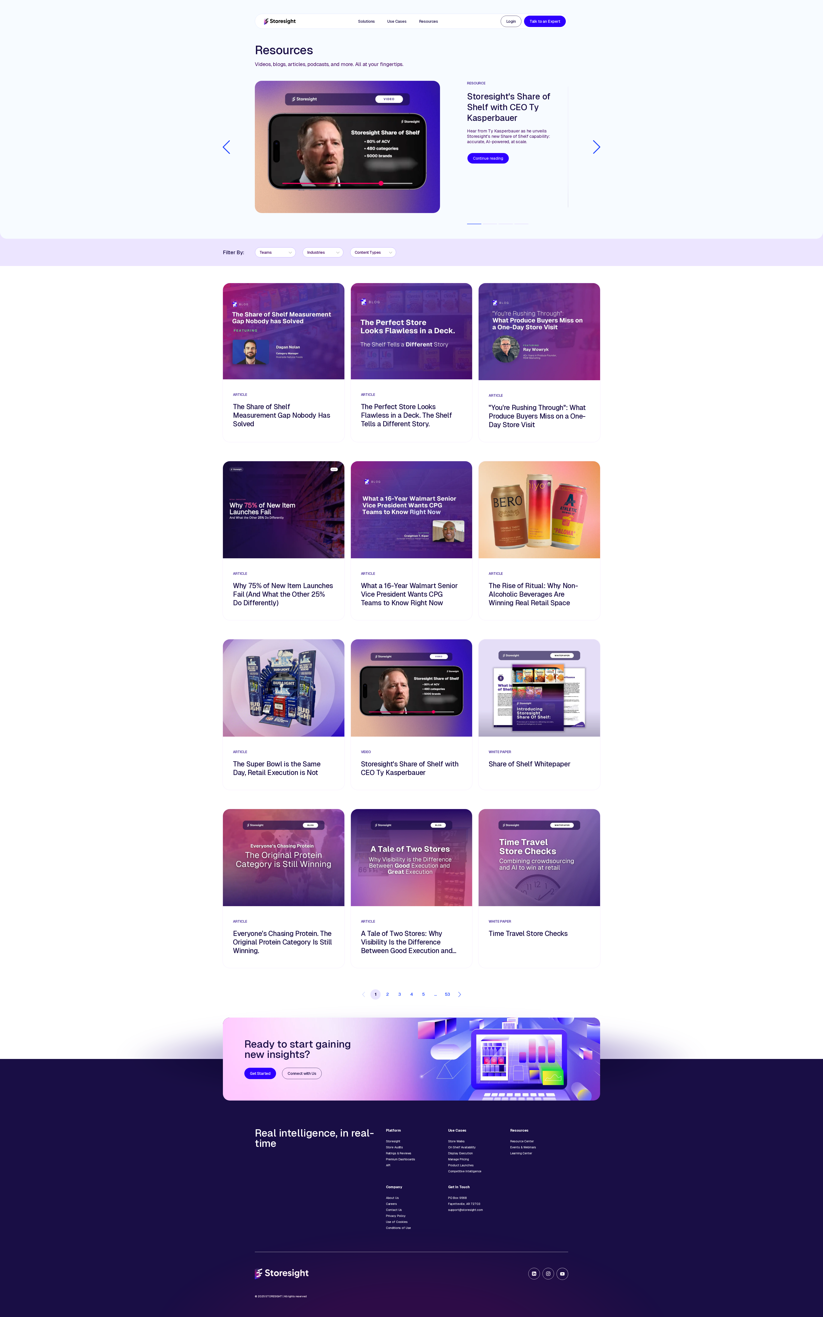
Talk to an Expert (545, 21)
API (388, 1165)
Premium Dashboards (400, 1159)
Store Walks (456, 1141)
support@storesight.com (465, 1210)
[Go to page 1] (474, 224)
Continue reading (488, 158)
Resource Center (522, 1141)
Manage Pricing (458, 1159)
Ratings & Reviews (399, 1153)
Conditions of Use (398, 1228)
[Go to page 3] (506, 224)
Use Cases (396, 21)
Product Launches (461, 1165)
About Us (392, 1198)
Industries (316, 252)
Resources (428, 21)
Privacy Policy (396, 1216)
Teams (266, 252)
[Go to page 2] (490, 224)
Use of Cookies (397, 1222)
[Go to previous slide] (226, 147)
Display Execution (460, 1153)
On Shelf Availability (462, 1147)
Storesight (393, 1141)
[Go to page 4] (521, 224)
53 (447, 994)
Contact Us (394, 1210)
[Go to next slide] (596, 147)
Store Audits (394, 1147)
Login (511, 21)
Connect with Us (302, 1073)
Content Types (368, 252)
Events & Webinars (523, 1147)
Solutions (366, 21)
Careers (391, 1204)
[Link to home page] (280, 21)
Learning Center (521, 1153)
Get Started (260, 1073)
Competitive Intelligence (465, 1171)
